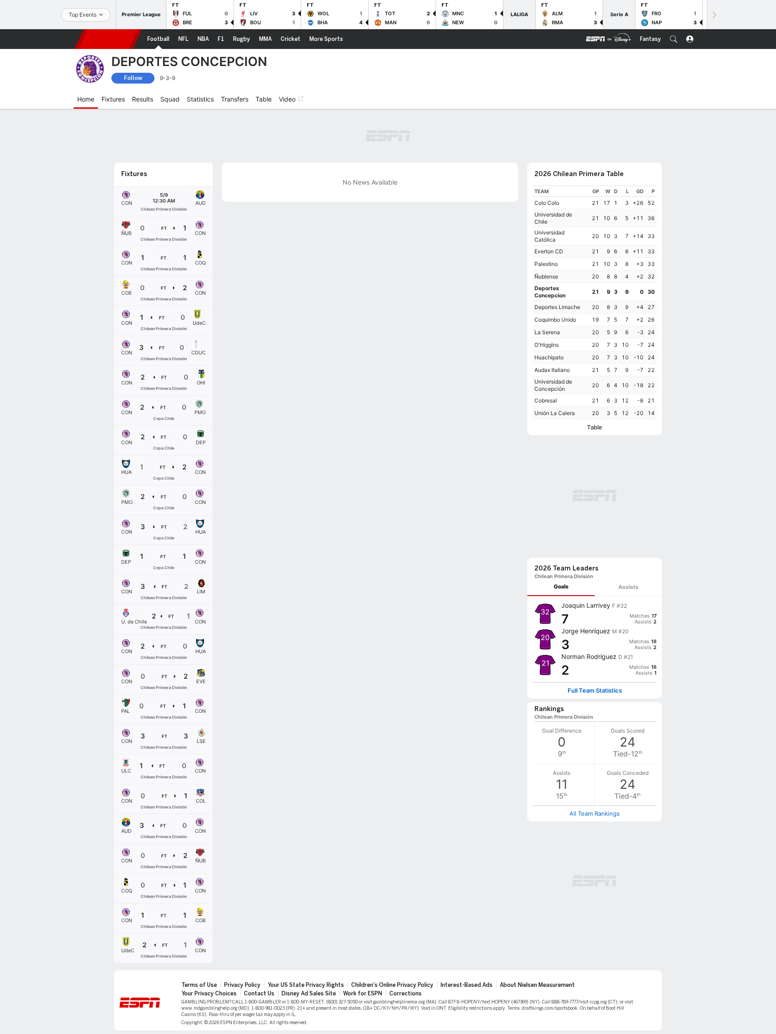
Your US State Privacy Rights (306, 985)
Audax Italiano (552, 370)
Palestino (546, 264)
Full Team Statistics (595, 690)
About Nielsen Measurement (537, 985)
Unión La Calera (554, 413)
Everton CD (548, 251)
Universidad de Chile (553, 218)
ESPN (108, 39)
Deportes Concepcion (549, 292)
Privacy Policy (242, 985)
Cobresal (545, 400)
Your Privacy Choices (209, 993)
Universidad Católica (549, 236)
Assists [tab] (628, 586)
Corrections (405, 993)
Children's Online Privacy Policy (392, 985)
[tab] (561, 587)
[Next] (713, 14)
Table (594, 427)
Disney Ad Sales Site (309, 993)
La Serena (547, 332)
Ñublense (546, 276)
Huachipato (549, 357)
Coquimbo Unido (555, 319)
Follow (133, 78)
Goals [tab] (561, 586)
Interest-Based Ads (467, 985)
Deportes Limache (557, 307)
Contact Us (259, 993)
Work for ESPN (362, 993)
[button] (673, 39)
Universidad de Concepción (553, 385)
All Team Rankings (594, 813)
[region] (595, 303)
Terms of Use (199, 985)
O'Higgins (546, 344)
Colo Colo (546, 202)
